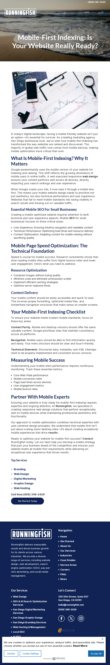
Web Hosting (22, 488)
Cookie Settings (30, 653)
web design (90, 176)
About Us (65, 546)
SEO (72, 218)
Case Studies (67, 560)
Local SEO (19, 631)
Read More (80, 645)
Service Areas (68, 564)
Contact (87, 438)
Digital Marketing (25, 478)
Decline (11, 653)
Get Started (67, 541)
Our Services (67, 550)
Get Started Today (27, 501)
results (53, 432)
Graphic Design (24, 483)
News (63, 579)
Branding (20, 469)
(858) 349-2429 (96, 2)
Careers (65, 569)
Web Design (21, 473)
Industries (66, 555)
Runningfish (64, 406)
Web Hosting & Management (29, 627)
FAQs (63, 574)
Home (63, 536)
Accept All (96, 653)
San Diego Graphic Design (28, 617)
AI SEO (17, 636)
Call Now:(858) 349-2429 (28, 494)
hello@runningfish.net (71, 604)
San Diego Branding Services (29, 622)
